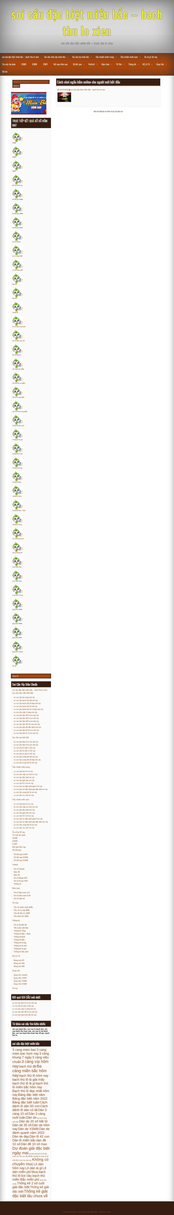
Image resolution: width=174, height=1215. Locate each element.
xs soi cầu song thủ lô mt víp (25, 792)
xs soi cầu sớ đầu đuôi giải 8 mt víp (28, 786)
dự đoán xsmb (32, 1156)
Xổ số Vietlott (19, 869)
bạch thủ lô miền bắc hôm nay (30, 1085)
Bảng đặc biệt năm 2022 (29, 1098)
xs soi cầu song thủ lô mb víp (25, 763)
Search (16, 86)
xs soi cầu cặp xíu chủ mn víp (26, 807)
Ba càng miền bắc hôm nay (29, 1071)
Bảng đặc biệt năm (31, 1095)
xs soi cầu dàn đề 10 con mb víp (27, 724)
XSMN (34, 64)
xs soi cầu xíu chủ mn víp (24, 828)
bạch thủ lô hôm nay (33, 1075)
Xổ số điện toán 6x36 (18, 326)
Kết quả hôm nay (60, 64)
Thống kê (132, 64)
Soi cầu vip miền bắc (80, 57)
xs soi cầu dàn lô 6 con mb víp (26, 742)
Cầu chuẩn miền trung (105, 57)
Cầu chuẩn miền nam (129, 57)
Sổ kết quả (77, 64)
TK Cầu (119, 64)
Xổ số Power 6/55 (21, 881)
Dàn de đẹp (20, 1136)
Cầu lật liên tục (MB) (18, 383)
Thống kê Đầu (16, 482)
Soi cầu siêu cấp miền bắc (55, 57)
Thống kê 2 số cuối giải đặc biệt (28, 1185)
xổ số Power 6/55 (17, 270)
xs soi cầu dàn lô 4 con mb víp (26, 733)
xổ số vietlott (16, 242)
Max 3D (14, 284)
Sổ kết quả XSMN (17, 213)
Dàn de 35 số (22, 1125)
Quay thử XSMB (17, 609)
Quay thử (160, 64)
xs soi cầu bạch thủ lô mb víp (25, 706)
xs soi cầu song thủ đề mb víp (26, 757)
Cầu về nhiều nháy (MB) (19, 411)
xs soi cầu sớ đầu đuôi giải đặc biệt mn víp (31, 822)
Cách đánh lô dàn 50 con (29, 1104)
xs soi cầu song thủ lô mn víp (25, 825)
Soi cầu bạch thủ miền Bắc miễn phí (28, 1177)
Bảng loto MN (19, 963)
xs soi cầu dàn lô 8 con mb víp (26, 745)
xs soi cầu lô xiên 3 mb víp (24, 751)
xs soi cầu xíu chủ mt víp (24, 795)
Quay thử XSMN (17, 623)
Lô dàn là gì (33, 1168)
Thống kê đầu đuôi (18, 425)
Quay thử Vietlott (17, 651)
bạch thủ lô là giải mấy (28, 1079)
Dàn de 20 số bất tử (33, 1121)
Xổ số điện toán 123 (18, 340)
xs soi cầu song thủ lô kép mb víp (27, 760)
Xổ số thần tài (16, 355)
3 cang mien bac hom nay (29, 1051)
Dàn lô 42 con (39, 1136)
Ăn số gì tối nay (150, 57)
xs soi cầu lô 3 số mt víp (23, 783)
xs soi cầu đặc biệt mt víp (24, 777)
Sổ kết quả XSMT (17, 227)
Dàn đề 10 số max (34, 1144)
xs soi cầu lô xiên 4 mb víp (24, 754)
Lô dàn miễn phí (29, 1170)
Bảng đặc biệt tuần (25, 1102)
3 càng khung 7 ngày (30, 1055)
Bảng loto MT (19, 960)
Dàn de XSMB (28, 1129)
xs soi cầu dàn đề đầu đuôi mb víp (27, 727)
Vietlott (91, 64)
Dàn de (31, 1117)
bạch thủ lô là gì (23, 1083)
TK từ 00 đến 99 (17, 552)
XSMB (23, 64)
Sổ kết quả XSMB (17, 199)
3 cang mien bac (24, 1050)
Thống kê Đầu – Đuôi (19, 510)
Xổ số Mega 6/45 (20, 878)
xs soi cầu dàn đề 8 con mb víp (26, 721)
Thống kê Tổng (17, 524)
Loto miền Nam (17, 581)
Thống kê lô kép (17, 468)
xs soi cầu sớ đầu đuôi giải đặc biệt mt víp (30, 789)
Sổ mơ (4, 71)
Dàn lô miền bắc (24, 1140)
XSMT (45, 64)
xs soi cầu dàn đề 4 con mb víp (26, 715)
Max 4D (14, 298)
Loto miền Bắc (16, 567)
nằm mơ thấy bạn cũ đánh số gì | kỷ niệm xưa (108, 111)
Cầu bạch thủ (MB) (18, 369)
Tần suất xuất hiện (18, 538)
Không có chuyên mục (30, 1161)
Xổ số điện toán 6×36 (22, 896)
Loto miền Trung (17, 595)
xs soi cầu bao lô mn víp (23, 804)
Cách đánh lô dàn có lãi (30, 1108)
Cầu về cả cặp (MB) (18, 397)
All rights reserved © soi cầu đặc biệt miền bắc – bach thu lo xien (87, 1212)
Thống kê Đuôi (17, 496)
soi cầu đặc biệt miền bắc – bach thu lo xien (87, 22)
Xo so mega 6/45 (17, 256)
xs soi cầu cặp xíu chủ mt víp (25, 774)
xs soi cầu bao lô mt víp (23, 771)
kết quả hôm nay (17, 185)
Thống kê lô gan (17, 439)
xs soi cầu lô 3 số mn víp (24, 816)
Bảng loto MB (19, 966)
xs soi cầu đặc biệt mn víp (24, 810)
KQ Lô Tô (146, 64)
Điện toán (105, 64)
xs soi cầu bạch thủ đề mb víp (26, 700)
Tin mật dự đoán (8, 64)
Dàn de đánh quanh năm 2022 (30, 1130)
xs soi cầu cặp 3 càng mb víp (25, 712)
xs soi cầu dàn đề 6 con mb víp (26, 718)
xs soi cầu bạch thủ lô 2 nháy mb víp (28, 709)
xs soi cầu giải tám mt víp (24, 780)
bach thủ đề (27, 1066)
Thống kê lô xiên (17, 454)
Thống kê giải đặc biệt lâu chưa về (30, 1193)
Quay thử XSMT (17, 637)
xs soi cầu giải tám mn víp (24, 813)
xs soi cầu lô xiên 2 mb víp (24, 748)
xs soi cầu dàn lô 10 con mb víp (26, 730)
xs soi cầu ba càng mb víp (24, 697)
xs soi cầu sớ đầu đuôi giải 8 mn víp (28, 819)
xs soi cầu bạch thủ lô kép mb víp (27, 703)
